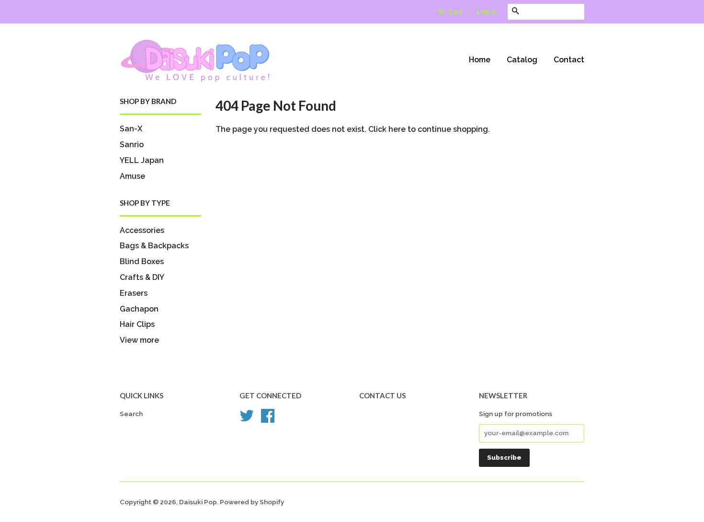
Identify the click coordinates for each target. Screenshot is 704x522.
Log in (487, 11)
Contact (569, 59)
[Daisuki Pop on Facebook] (268, 419)
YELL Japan (142, 160)
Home (479, 59)
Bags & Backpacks (154, 245)
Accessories (142, 230)
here (397, 129)
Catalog (522, 59)
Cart (454, 12)
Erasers (134, 293)
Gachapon (139, 308)
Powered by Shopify (252, 502)
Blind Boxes (142, 261)
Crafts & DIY (142, 277)
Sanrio (132, 144)
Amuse (132, 176)
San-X (131, 128)
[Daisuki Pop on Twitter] (246, 419)
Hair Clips (137, 324)
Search (131, 414)
